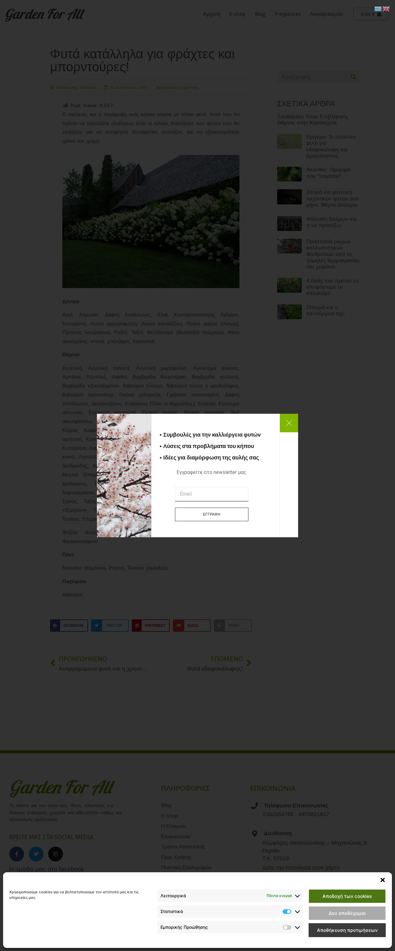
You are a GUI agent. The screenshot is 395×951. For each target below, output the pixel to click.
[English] (386, 8)
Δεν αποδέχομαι (347, 913)
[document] (197, 475)
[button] (383, 880)
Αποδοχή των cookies (347, 896)
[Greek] (378, 8)
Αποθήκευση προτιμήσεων (347, 930)
